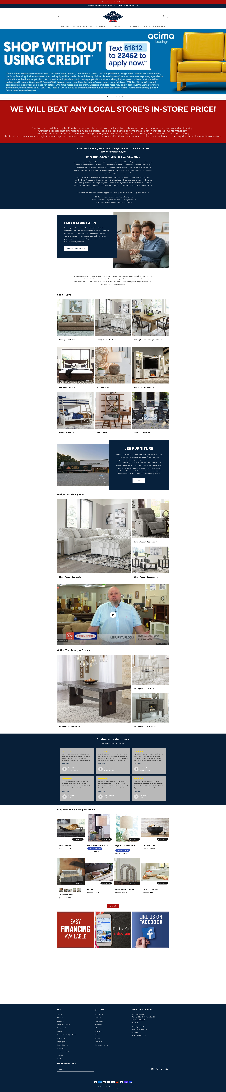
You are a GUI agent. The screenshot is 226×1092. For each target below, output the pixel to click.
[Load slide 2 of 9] (101, 96)
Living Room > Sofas (67, 340)
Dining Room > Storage (144, 726)
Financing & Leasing (63, 1025)
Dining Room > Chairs (143, 688)
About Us (139, 480)
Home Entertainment (143, 387)
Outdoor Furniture (142, 432)
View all (113, 906)
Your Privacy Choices (64, 1052)
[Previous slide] (94, 96)
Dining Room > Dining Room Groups (149, 340)
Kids (96, 1028)
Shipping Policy (62, 1042)
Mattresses (98, 1025)
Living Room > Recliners (144, 542)
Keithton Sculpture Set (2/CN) (124, 889)
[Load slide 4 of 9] (107, 96)
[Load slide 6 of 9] (113, 96)
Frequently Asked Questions (66, 1035)
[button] (59, 16)
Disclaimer (60, 1048)
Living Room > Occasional (145, 577)
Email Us (135, 1022)
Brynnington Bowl (149, 845)
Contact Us (60, 1021)
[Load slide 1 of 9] (98, 96)
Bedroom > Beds (66, 387)
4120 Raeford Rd (138, 1014)
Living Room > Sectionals (107, 340)
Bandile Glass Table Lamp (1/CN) (97, 845)
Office (97, 1035)
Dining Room (99, 1021)
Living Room (99, 1014)
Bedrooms (98, 1018)
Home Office (102, 432)
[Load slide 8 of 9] (119, 96)
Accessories (102, 387)
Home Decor (99, 1031)
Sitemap (60, 1055)
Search (59, 1014)
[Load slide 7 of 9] (116, 96)
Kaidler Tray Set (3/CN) (150, 889)
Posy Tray (90, 889)
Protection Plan (62, 1028)
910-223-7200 (140, 1020)
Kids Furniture (65, 432)
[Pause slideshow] (132, 96)
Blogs (59, 1059)
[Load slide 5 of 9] (110, 96)
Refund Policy (61, 1038)
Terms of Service (62, 1045)
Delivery (60, 1031)
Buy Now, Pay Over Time (76, 248)
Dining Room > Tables (68, 726)
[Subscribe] (91, 1069)
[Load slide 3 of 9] (104, 96)
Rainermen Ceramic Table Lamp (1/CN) (125, 846)
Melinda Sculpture (65, 845)
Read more (65, 763)
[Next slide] (128, 96)
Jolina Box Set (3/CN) (66, 894)
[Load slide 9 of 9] (122, 96)
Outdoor (97, 1038)
